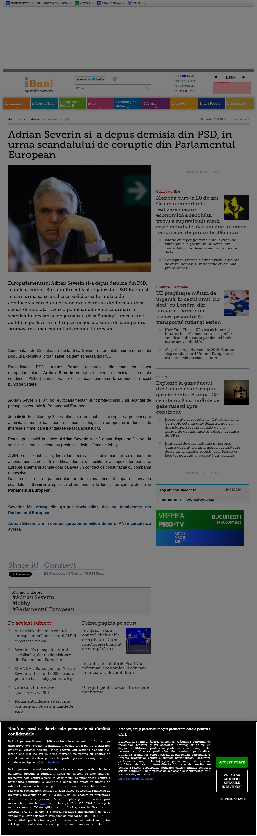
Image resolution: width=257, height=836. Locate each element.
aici (42, 803)
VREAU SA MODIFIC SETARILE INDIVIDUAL (232, 781)
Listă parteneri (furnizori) (136, 778)
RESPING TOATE (232, 799)
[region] (128, 778)
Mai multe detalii (49, 762)
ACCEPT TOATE (232, 762)
